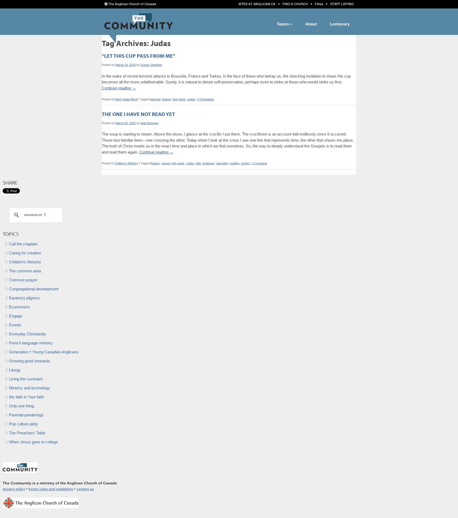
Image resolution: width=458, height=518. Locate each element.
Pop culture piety (23, 424)
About (311, 24)
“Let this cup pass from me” (138, 55)
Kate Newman (149, 123)
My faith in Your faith (26, 397)
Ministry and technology (29, 388)
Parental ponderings (26, 415)
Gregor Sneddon (151, 64)
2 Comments (205, 99)
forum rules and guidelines (51, 489)
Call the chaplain (23, 244)
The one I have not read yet (138, 114)
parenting (222, 163)
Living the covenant (25, 379)
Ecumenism (19, 307)
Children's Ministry (126, 163)
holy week (179, 99)
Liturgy (15, 370)
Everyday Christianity (27, 334)
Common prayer (23, 280)
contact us (85, 489)
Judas (191, 99)
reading (234, 163)
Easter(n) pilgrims (24, 298)
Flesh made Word (125, 99)
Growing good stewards (29, 361)
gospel (165, 163)
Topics (284, 24)
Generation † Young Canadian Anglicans (43, 352)
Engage (15, 316)
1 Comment (259, 163)
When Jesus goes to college (33, 442)
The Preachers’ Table (27, 433)
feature (166, 99)
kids (198, 163)
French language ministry (31, 343)
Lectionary (340, 24)
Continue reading (119, 88)
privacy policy (14, 489)
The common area (25, 271)
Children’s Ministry (25, 262)
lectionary (208, 163)
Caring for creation (25, 253)
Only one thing (21, 406)
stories (245, 163)
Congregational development (33, 289)
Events (15, 325)
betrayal (155, 99)
